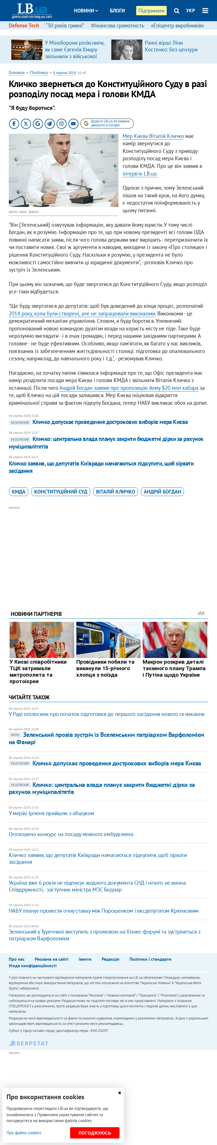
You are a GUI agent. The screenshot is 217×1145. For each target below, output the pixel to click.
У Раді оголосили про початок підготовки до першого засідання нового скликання (107, 714)
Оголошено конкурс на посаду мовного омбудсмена (71, 834)
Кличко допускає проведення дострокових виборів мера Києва (99, 422)
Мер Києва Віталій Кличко (153, 136)
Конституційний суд (60, 491)
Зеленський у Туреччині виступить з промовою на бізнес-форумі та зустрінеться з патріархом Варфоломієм (105, 935)
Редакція (110, 959)
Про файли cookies (23, 1132)
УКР (190, 10)
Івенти (85, 959)
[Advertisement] (109, 550)
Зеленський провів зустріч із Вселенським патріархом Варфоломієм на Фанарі (106, 738)
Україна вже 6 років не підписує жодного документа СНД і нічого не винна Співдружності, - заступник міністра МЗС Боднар (97, 886)
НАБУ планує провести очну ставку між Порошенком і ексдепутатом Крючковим (104, 910)
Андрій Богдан (162, 491)
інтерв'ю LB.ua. (140, 173)
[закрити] (119, 1093)
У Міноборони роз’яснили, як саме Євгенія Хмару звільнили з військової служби (74, 52)
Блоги (117, 10)
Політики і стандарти (150, 959)
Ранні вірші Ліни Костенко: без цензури (171, 46)
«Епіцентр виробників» (177, 25)
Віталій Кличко (115, 491)
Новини (84, 10)
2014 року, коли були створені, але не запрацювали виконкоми (82, 313)
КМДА (18, 491)
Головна (17, 72)
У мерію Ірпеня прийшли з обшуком (51, 813)
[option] (59, 49)
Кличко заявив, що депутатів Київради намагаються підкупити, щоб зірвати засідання (101, 467)
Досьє (113, 32)
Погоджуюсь (95, 1133)
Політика (39, 72)
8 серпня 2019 (64, 72)
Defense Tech (24, 25)
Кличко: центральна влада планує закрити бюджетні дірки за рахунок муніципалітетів (102, 788)
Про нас (17, 959)
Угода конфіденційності (33, 965)
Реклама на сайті (51, 959)
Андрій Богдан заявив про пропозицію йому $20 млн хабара (128, 387)
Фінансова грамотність (117, 25)
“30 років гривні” (65, 25)
